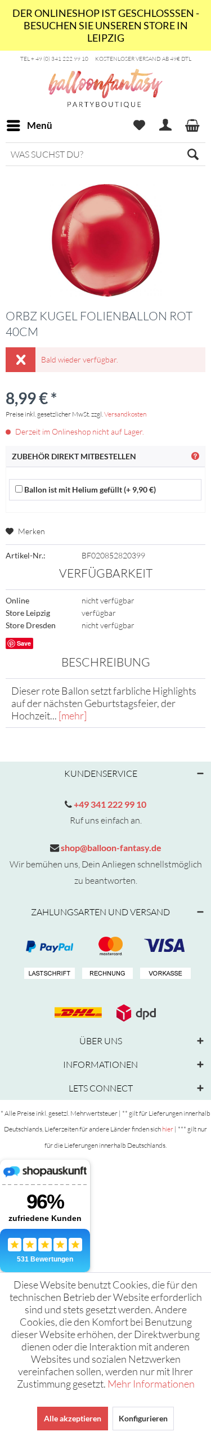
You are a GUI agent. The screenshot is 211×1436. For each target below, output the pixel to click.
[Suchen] (193, 154)
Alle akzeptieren (72, 1418)
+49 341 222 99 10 (109, 804)
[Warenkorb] (193, 125)
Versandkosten (125, 414)
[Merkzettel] (139, 125)
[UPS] (134, 1012)
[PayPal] (48, 946)
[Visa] (106, 946)
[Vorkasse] (164, 974)
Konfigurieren (143, 1418)
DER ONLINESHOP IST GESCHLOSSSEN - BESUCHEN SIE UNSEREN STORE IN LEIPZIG (105, 25)
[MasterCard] (164, 946)
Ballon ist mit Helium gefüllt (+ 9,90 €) (89, 489)
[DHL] (76, 1012)
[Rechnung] (106, 974)
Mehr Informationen (151, 1383)
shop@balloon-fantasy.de (110, 847)
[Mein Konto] (166, 125)
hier (167, 1129)
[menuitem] (29, 125)
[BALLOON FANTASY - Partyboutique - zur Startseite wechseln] (105, 108)
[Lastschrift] (48, 974)
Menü (39, 125)
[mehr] (73, 715)
